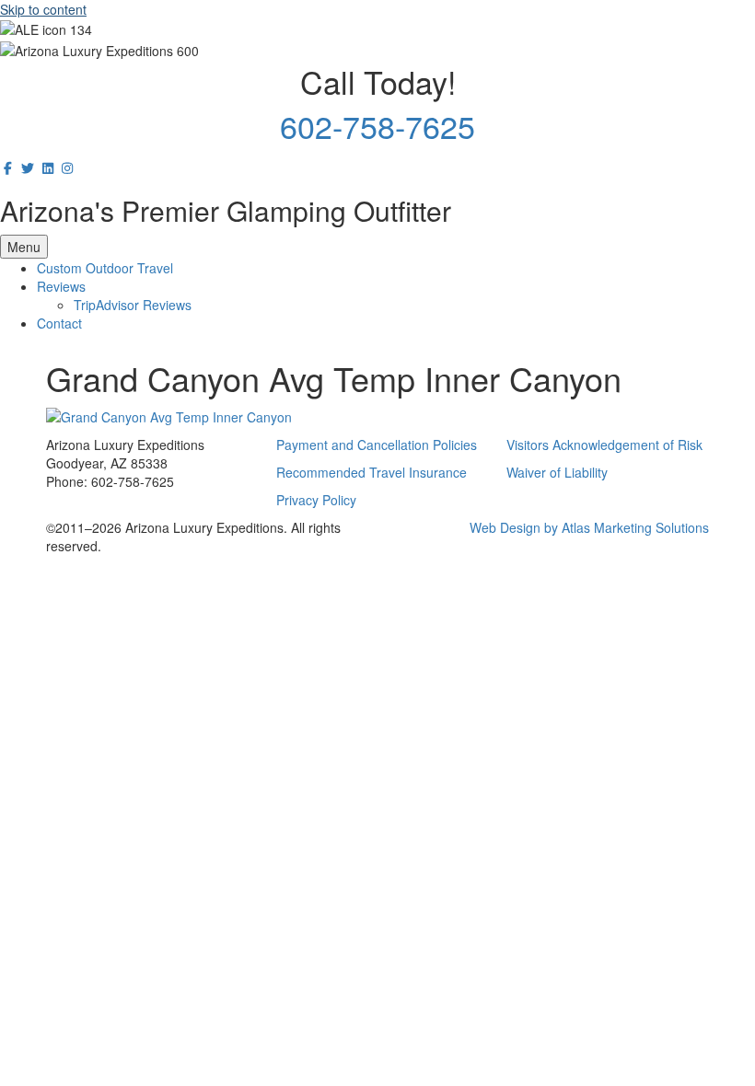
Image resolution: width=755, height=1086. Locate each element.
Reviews (61, 286)
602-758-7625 (377, 125)
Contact (59, 323)
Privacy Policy (316, 500)
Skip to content (43, 9)
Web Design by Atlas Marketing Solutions (589, 527)
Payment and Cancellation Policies (376, 444)
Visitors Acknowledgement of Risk (604, 444)
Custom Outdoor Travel (105, 268)
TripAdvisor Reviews (133, 304)
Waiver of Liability (557, 472)
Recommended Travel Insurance (371, 472)
